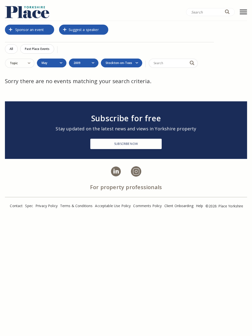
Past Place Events (37, 49)
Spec (29, 205)
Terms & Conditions (76, 205)
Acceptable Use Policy (113, 205)
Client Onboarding (178, 205)
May (44, 63)
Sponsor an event (29, 29)
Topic (14, 63)
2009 (77, 63)
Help (199, 205)
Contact (16, 205)
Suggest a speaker (83, 29)
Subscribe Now (126, 144)
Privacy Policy (46, 205)
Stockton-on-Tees (119, 63)
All (11, 49)
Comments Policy (147, 205)
